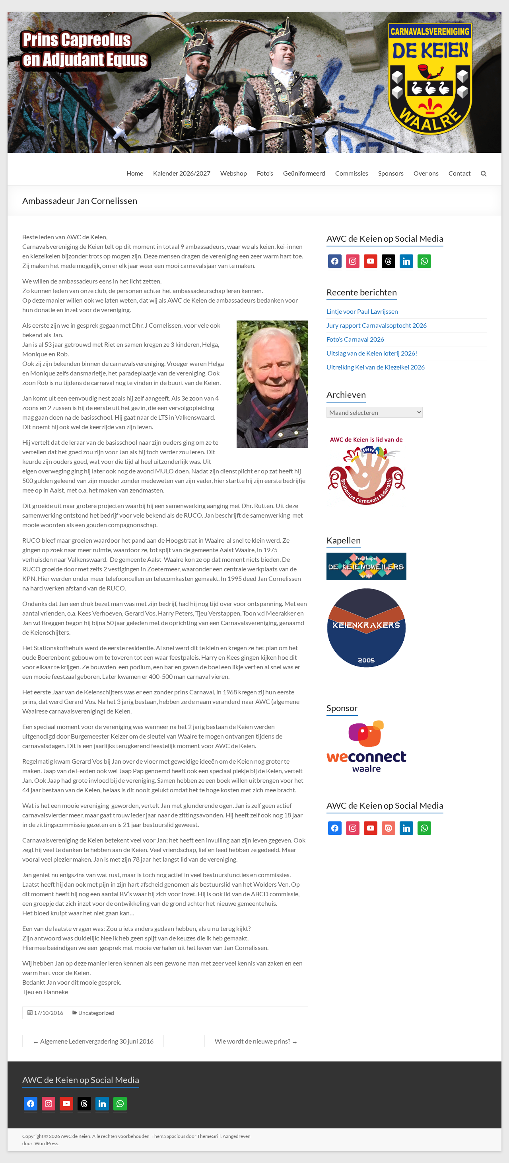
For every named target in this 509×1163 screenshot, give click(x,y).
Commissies (351, 173)
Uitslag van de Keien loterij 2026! (371, 353)
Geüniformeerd (304, 173)
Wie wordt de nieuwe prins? (256, 1041)
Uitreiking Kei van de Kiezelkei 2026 (375, 367)
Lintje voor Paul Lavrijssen (362, 311)
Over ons (426, 173)
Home (134, 173)
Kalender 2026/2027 (181, 173)
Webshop (233, 173)
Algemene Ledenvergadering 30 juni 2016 (93, 1041)
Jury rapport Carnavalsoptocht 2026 (376, 325)
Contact (460, 173)
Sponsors (391, 173)
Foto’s (265, 173)
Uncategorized (96, 1012)
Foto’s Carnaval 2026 (355, 339)
